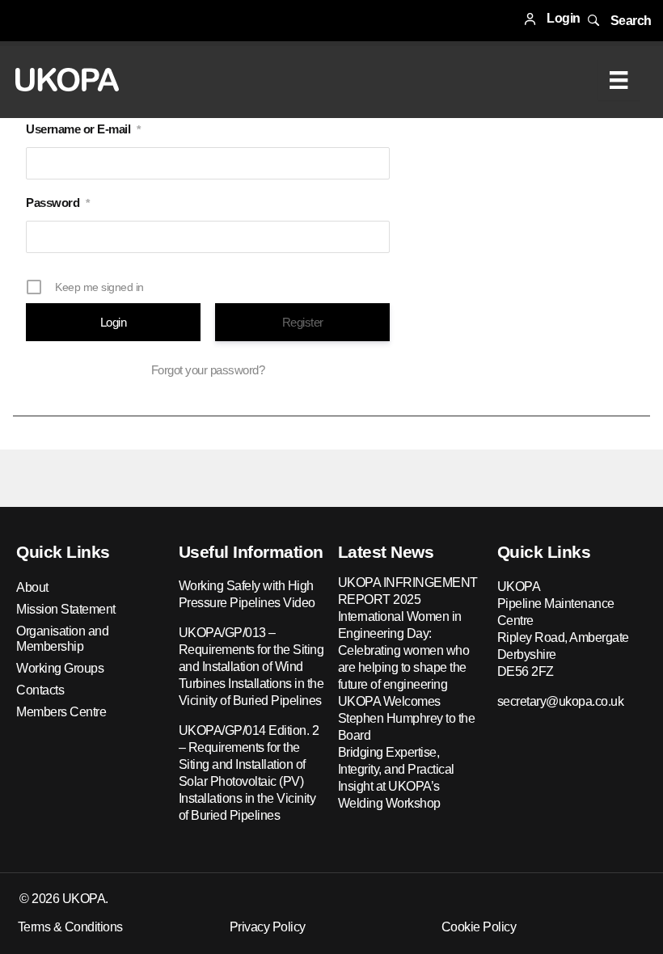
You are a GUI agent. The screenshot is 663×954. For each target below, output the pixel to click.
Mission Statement (66, 609)
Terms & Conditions (70, 927)
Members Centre (61, 712)
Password (58, 202)
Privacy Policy (268, 927)
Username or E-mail (83, 129)
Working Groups (59, 668)
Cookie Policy (479, 927)
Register (302, 322)
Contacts (40, 690)
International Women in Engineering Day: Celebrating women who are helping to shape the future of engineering (404, 650)
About (32, 587)
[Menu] (618, 80)
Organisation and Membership (62, 638)
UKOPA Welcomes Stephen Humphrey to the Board (406, 718)
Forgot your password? (208, 370)
